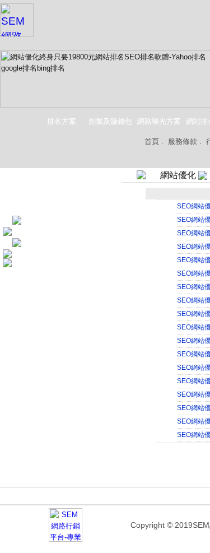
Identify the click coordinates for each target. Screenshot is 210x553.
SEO (31, 220)
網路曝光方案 (159, 121)
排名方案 (61, 121)
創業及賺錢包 (110, 121)
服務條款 (182, 141)
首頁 (151, 141)
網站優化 (37, 242)
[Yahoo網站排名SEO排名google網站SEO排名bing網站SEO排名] (17, 19)
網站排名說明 (162, 497)
